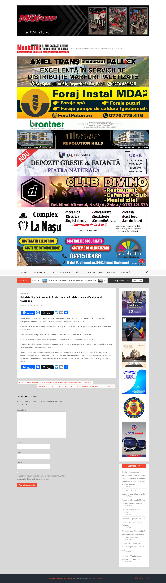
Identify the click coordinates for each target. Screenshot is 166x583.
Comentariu (22, 410)
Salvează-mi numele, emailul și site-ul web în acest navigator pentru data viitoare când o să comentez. (41, 477)
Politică (52, 272)
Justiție (91, 272)
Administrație (38, 272)
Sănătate (80, 272)
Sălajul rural (66, 272)
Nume (19, 442)
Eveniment (23, 272)
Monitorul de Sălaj (26, 305)
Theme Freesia (97, 578)
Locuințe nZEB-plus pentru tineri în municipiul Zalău (132, 557)
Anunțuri (111, 272)
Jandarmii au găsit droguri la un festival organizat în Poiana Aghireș (134, 522)
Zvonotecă (125, 272)
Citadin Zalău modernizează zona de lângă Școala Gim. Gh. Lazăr (133, 546)
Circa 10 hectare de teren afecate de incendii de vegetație (45, 280)
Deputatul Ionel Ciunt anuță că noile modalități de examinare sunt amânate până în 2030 (133, 534)
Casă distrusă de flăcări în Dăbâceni (131, 510)
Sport (101, 272)
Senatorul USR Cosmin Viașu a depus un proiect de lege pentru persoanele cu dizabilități (57, 382)
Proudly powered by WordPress (61, 578)
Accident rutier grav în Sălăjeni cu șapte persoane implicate (102, 280)
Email (19, 453)
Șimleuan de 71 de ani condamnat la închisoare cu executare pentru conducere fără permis (74, 386)
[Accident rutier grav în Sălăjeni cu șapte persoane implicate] (74, 280)
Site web (20, 463)
